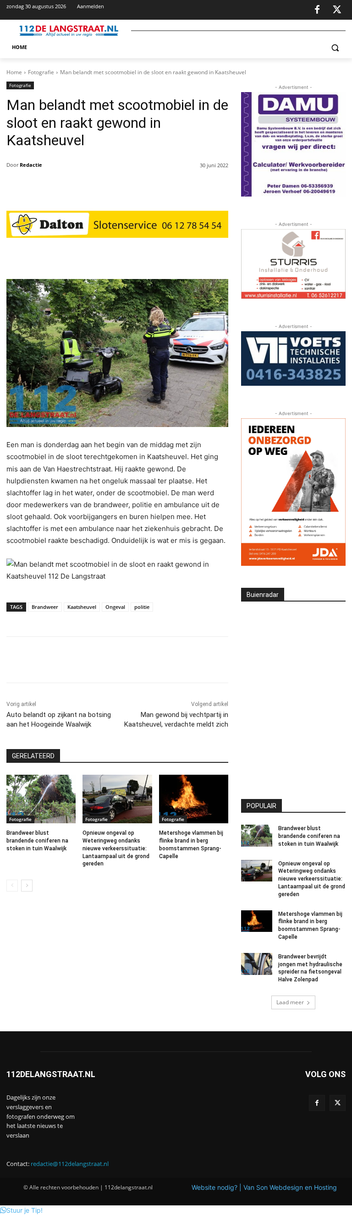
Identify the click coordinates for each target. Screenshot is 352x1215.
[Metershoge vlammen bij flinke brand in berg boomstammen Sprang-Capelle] (193, 799)
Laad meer (290, 1002)
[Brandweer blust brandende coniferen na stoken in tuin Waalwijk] (41, 799)
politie (141, 606)
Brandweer (45, 606)
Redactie (31, 164)
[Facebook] (317, 10)
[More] (185, 256)
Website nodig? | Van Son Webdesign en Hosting (264, 1187)
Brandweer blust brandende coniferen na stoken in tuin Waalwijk (37, 841)
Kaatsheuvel (81, 606)
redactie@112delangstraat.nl (70, 1164)
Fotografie (41, 72)
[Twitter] (337, 10)
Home (14, 72)
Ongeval (115, 606)
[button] (335, 47)
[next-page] (27, 886)
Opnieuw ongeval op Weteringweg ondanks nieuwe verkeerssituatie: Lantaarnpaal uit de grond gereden (115, 848)
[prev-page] (12, 886)
